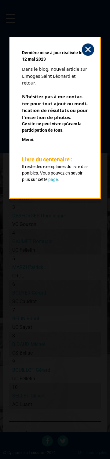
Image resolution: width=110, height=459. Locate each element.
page (53, 179)
